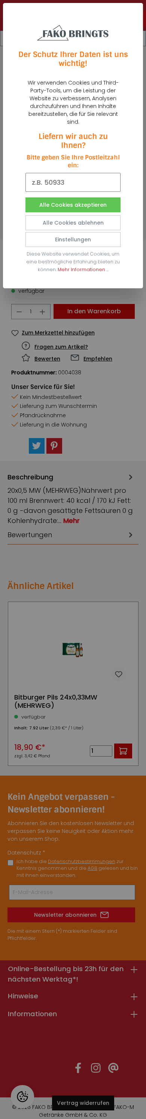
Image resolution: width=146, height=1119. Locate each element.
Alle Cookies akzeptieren (73, 205)
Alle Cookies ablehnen (73, 222)
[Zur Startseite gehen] (73, 31)
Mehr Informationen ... (83, 269)
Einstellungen (73, 239)
